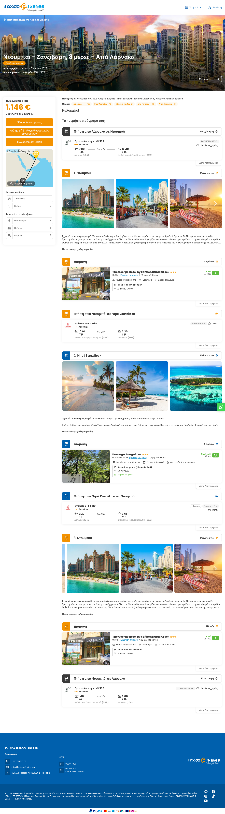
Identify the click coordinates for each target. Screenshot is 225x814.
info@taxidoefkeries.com (24, 767)
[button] (68, 203)
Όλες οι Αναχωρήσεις (29, 122)
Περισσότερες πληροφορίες (77, 249)
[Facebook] (213, 791)
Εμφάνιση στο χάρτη (129, 275)
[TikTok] (213, 796)
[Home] (206, 791)
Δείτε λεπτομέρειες (208, 162)
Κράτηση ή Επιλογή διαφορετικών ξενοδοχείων (29, 132)
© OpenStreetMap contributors (20, 151)
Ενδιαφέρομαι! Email (29, 142)
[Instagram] (206, 796)
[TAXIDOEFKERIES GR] (203, 760)
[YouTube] (206, 801)
